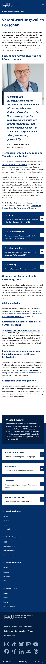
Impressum (28, 627)
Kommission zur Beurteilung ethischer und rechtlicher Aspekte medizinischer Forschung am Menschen (22, 314)
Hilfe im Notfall (17, 627)
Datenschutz (8, 631)
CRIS (5, 542)
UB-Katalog (7, 529)
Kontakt (7, 627)
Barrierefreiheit (20, 631)
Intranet (6, 572)
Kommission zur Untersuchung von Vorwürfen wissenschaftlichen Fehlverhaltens (22, 371)
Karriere (6, 602)
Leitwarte (6, 576)
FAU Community (9, 606)
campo (5, 525)
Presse (5, 598)
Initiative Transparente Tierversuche (22, 163)
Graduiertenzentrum (10, 555)
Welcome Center (9, 550)
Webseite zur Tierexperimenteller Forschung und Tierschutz (21, 206)
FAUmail (6, 516)
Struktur (6, 661)
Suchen (37, 661)
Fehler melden (9, 635)
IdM (4, 580)
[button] (23, 218)
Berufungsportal (9, 546)
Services (21, 661)
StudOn (6, 520)
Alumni (6, 593)
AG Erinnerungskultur (13, 386)
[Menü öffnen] (42, 5)
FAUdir (5, 568)
